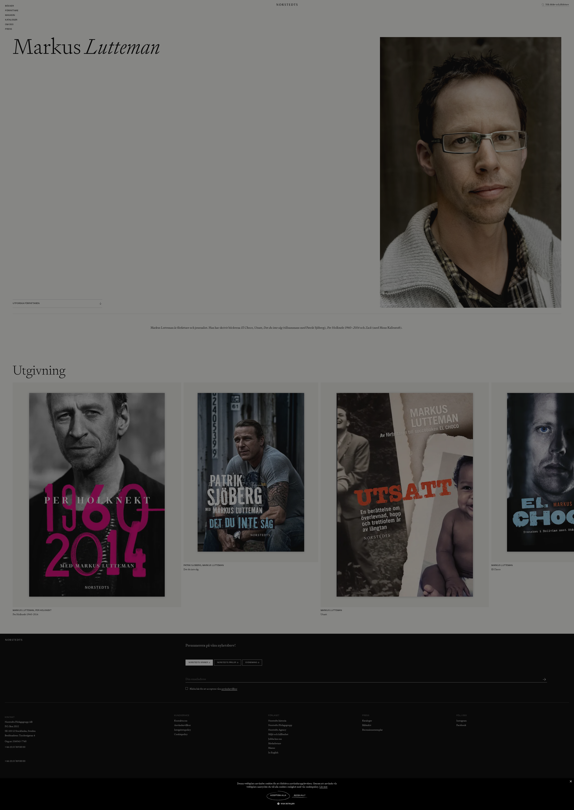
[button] (287, 803)
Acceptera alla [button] (278, 795)
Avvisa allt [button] (299, 795)
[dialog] (287, 405)
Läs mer (323, 786)
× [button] (571, 781)
